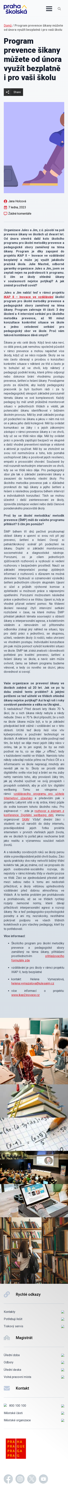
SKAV (25, 819)
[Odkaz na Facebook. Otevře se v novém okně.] (8, 1479)
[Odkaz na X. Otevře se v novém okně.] (31, 1479)
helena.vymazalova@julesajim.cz (32, 983)
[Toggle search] (59, 9)
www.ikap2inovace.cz (25, 995)
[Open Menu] (49, 9)
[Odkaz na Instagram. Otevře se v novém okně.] (20, 1479)
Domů (8, 25)
